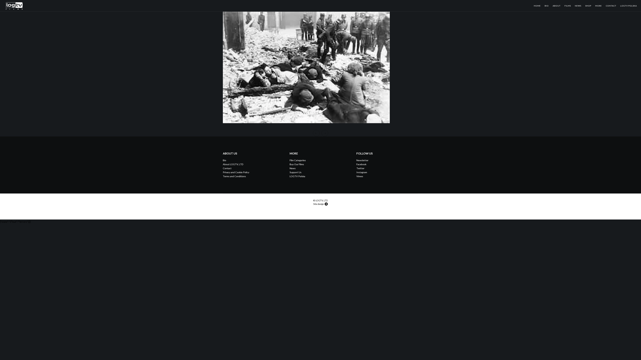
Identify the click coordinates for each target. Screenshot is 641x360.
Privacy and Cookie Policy (236, 172)
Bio (224, 160)
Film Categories (298, 160)
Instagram (361, 172)
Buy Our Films (297, 164)
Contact (227, 168)
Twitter (360, 168)
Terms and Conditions (234, 176)
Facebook (361, 164)
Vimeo (359, 176)
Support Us (295, 172)
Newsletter (362, 160)
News (293, 168)
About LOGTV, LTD (233, 164)
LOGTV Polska (297, 176)
